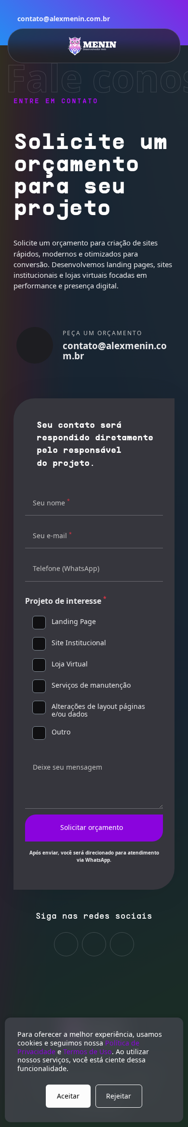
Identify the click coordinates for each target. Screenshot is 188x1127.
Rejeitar (118, 1095)
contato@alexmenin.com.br (63, 18)
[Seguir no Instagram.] (122, 944)
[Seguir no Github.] (66, 944)
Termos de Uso (87, 1051)
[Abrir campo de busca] (157, 46)
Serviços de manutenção (91, 685)
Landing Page (74, 622)
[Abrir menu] (31, 46)
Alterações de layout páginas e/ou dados (98, 711)
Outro (61, 732)
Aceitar (68, 1095)
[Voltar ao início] (92, 45)
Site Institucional (79, 643)
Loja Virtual (70, 664)
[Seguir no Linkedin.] (94, 944)
